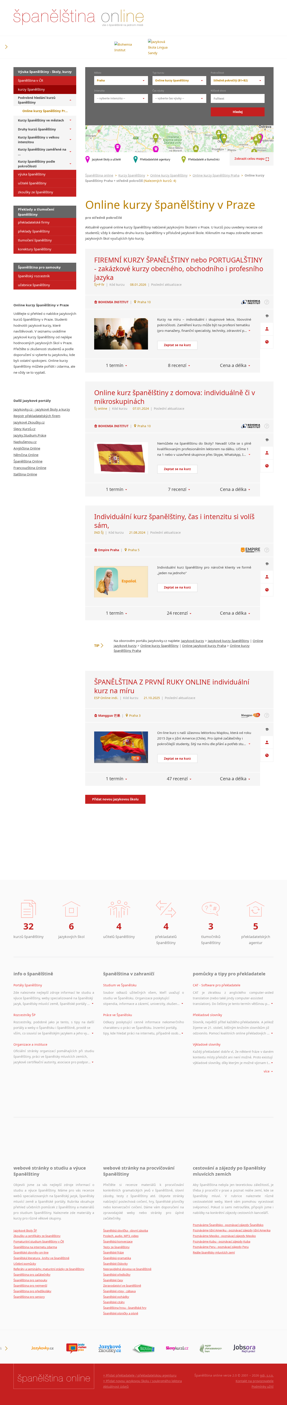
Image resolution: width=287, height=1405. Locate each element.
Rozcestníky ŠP (24, 1015)
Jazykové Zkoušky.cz (29, 422)
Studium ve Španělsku (120, 985)
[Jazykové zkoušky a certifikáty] (110, 1348)
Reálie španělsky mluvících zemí (214, 1252)
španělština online (78, 18)
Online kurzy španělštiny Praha (216, 175)
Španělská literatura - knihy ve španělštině (41, 1258)
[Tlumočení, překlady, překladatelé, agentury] (210, 1348)
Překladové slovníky (207, 1015)
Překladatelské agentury (155, 159)
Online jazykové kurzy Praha (204, 645)
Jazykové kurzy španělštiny (228, 640)
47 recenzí (177, 779)
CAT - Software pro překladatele (216, 985)
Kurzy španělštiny (131, 175)
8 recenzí (177, 365)
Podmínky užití (263, 1386)
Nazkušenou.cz (25, 441)
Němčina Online (25, 454)
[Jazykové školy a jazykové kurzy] (42, 1348)
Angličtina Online (26, 448)
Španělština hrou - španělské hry (124, 1308)
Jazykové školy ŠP (25, 1230)
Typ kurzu (158, 73)
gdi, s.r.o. (267, 1375)
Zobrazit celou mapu (250, 159)
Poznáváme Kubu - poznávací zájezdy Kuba (221, 1241)
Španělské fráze (113, 1252)
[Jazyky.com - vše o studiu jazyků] (76, 1348)
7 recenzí (177, 489)
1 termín (114, 365)
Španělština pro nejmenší (30, 1285)
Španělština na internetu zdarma (35, 1247)
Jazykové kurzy (192, 640)
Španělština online (99, 175)
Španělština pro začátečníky (31, 1275)
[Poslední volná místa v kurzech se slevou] (177, 1348)
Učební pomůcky (24, 1264)
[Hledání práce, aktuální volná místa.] (244, 1348)
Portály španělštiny (27, 985)
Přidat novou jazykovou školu (115, 799)
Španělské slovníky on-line (30, 1252)
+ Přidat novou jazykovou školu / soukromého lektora (142, 1381)
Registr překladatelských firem (36, 416)
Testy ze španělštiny (116, 1247)
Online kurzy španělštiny (168, 175)
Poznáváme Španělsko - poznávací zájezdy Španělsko (228, 1225)
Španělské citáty (114, 1302)
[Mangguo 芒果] (121, 747)
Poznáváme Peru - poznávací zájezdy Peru (221, 1247)
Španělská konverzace (118, 1241)
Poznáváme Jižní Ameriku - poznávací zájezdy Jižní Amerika (231, 1230)
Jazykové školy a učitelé (106, 159)
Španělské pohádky (116, 1297)
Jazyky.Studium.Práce (29, 435)
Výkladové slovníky (206, 1044)
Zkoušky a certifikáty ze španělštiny (37, 1236)
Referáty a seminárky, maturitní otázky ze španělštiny (48, 1269)
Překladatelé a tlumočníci (204, 159)
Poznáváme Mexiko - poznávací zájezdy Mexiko (224, 1236)
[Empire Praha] (121, 582)
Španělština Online (27, 461)
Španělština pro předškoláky (32, 1291)
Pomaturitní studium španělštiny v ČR (38, 1241)
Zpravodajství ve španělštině (122, 1285)
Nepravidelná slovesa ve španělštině (127, 1269)
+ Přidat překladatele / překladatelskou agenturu (139, 1375)
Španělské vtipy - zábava (119, 1291)
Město (97, 73)
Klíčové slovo (218, 91)
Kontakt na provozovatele (255, 1381)
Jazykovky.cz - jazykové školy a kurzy (41, 409)
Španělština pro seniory (29, 1297)
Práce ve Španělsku (117, 1015)
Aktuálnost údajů (116, 1386)
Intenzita (99, 91)
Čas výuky (158, 91)
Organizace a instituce (30, 1044)
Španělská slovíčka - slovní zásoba (125, 1230)
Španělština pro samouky (30, 1280)
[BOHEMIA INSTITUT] (121, 334)
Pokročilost (217, 73)
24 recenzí (177, 613)
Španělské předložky (116, 1275)
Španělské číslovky (115, 1264)
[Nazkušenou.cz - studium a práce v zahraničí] (143, 1348)
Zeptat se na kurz (177, 345)
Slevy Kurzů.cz (24, 428)
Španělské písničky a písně (120, 1313)
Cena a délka (233, 365)
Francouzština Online (29, 467)
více (267, 1071)
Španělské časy (113, 1280)
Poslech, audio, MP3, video (121, 1236)
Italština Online (25, 474)
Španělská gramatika (117, 1258)
